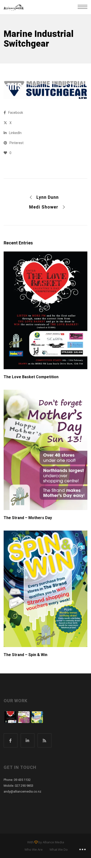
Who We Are (34, 849)
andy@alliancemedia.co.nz (22, 791)
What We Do (59, 849)
